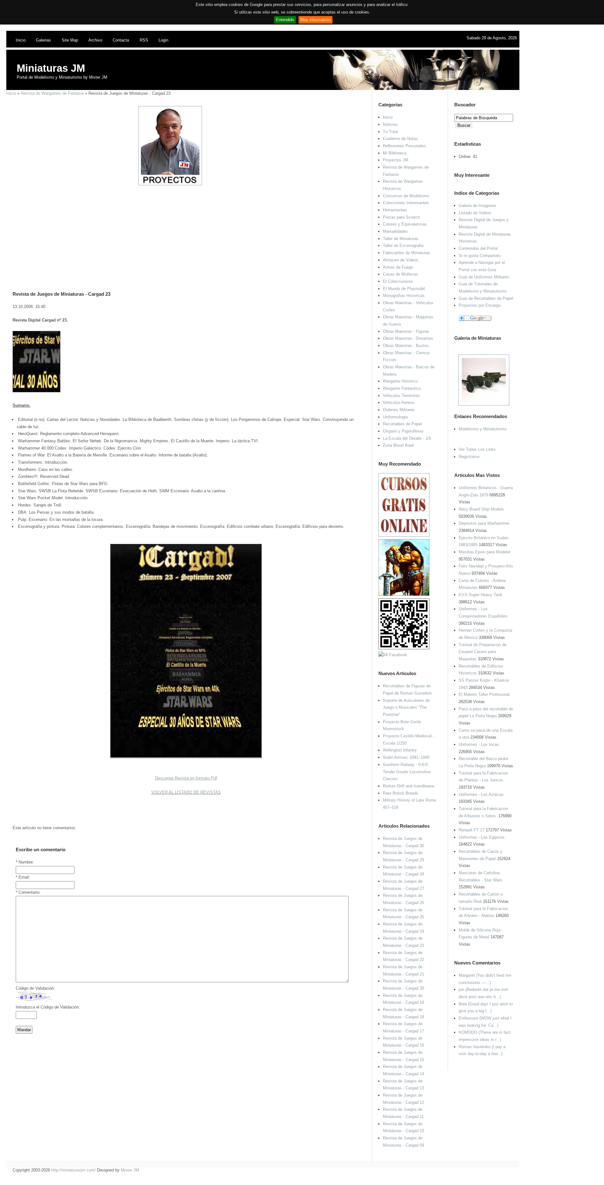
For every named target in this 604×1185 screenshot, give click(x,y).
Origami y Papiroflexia (403, 431)
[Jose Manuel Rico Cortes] (392, 654)
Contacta (121, 40)
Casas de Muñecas (400, 274)
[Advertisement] (183, 230)
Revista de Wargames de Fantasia (52, 93)
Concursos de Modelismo (406, 195)
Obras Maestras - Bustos (406, 345)
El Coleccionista (397, 281)
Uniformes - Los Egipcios (482, 837)
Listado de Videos (475, 212)
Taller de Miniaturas (400, 238)
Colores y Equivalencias (405, 224)
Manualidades (395, 231)
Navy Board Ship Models (481, 509)
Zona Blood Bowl (398, 445)
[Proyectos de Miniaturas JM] (170, 184)
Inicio (20, 40)
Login (163, 40)
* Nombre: (25, 862)
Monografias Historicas (404, 295)
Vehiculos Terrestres (401, 395)
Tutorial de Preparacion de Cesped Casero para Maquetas (482, 651)
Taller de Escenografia (403, 245)
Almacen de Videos (400, 260)
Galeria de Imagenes (477, 205)
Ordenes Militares (399, 409)
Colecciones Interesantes (406, 202)
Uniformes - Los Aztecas (481, 794)
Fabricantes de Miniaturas (406, 252)
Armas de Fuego (398, 267)
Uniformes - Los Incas (479, 744)
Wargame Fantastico (402, 388)
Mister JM (130, 1170)
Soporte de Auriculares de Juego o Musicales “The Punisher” (406, 707)
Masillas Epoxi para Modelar (484, 552)
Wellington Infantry (400, 750)
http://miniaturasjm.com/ (73, 1170)
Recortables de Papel (402, 424)
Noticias (390, 124)
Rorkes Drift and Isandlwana (408, 786)
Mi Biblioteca (394, 153)
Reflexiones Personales (404, 145)
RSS (144, 40)
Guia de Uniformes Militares (484, 277)
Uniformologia (395, 417)
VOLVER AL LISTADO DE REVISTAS (186, 792)
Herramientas (395, 210)
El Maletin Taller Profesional (484, 694)
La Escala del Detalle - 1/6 (407, 438)
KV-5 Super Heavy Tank (480, 594)
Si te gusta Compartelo (480, 255)
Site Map (70, 40)
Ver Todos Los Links (477, 449)
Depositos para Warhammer (484, 523)
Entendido (285, 19)
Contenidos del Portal (478, 248)
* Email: (23, 877)
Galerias (43, 40)
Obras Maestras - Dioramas (408, 338)
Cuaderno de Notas (400, 138)
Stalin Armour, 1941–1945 (406, 757)
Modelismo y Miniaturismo (482, 429)
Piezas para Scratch (401, 217)
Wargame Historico (400, 381)
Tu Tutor (390, 131)
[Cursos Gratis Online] (403, 535)
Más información (315, 19)
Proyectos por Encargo (480, 305)
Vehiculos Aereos (398, 402)
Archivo (95, 40)
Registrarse (469, 456)
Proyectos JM (395, 160)
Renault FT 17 (471, 830)
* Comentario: (28, 892)
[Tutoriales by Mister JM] (403, 594)
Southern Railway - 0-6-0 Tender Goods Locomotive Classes (407, 771)
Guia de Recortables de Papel (486, 298)
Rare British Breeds (400, 793)
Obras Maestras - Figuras (406, 331)
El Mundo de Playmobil (404, 288)
